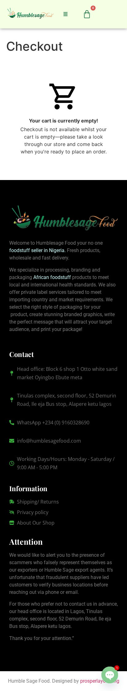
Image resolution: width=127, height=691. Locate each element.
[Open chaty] (109, 675)
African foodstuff (52, 277)
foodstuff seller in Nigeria (36, 250)
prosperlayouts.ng (99, 681)
